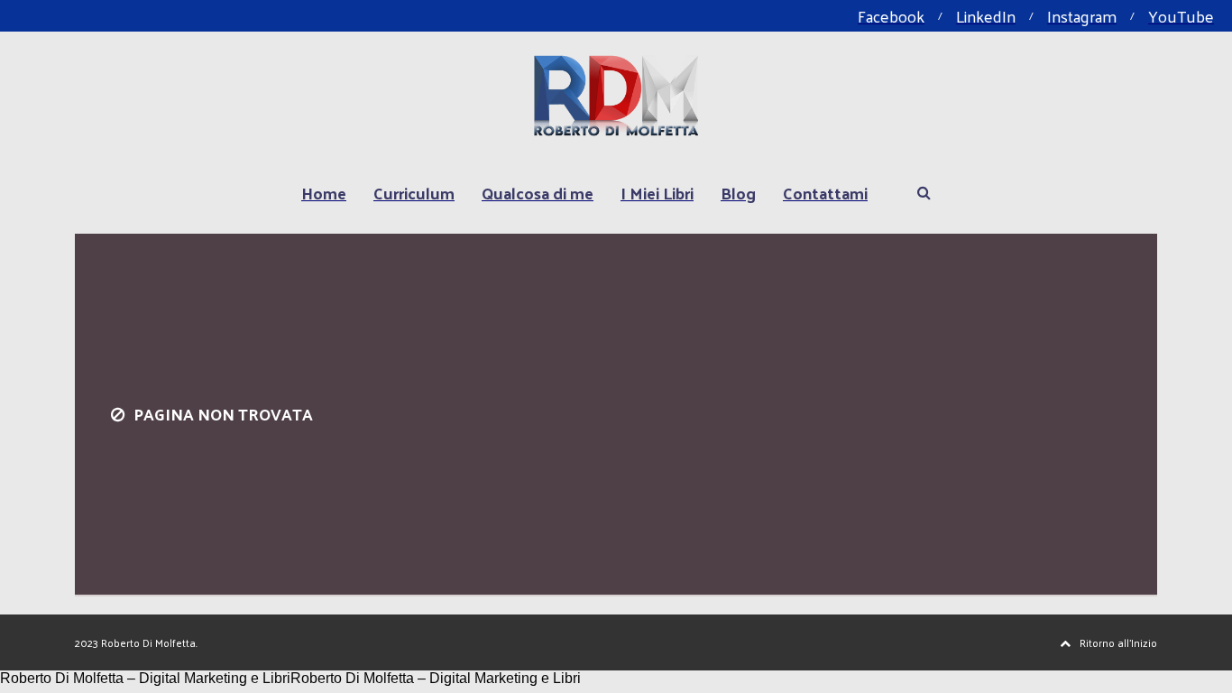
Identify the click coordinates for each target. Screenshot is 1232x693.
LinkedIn (986, 16)
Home (323, 193)
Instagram (1082, 16)
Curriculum (414, 193)
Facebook (891, 16)
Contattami (825, 193)
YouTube (1181, 16)
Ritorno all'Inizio (1118, 642)
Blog (738, 193)
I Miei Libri (657, 193)
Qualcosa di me (537, 193)
